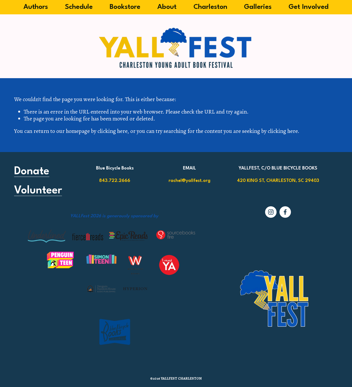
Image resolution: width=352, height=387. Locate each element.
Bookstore (124, 7)
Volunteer (38, 190)
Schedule (79, 7)
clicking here (112, 131)
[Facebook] (285, 212)
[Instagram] (271, 212)
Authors (35, 7)
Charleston (210, 7)
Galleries (258, 7)
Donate (31, 171)
